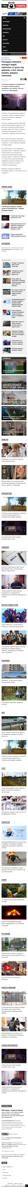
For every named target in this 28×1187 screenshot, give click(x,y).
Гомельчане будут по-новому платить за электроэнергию (14, 371)
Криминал (6, 32)
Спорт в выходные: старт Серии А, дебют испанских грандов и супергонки (13, 790)
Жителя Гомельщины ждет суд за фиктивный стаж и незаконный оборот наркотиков (13, 569)
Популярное (6, 358)
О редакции (5, 1172)
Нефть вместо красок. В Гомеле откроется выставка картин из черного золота (18, 324)
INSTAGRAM (19, 1185)
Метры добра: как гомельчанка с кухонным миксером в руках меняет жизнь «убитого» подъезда (18, 282)
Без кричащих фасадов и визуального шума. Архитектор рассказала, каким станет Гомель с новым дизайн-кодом (14, 401)
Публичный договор (7, 1156)
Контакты (5, 1178)
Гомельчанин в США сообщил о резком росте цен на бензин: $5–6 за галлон (13, 955)
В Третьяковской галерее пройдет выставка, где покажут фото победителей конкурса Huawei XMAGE (13, 1010)
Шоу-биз (5, 40)
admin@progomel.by (6, 1147)
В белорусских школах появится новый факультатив (17, 272)
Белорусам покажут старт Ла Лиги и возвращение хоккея (14, 813)
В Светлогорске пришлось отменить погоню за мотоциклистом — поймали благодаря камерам (13, 208)
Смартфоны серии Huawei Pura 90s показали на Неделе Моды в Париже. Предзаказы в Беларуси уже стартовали (13, 649)
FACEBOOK (7, 1185)
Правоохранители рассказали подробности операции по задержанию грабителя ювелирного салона (18, 226)
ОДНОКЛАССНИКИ (18, 1183)
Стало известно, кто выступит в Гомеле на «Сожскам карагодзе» (17, 342)
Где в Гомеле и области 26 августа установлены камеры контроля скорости (18, 292)
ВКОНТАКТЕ (10, 1183)
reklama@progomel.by (17, 1143)
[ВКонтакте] (21, 79)
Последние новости (6, 260)
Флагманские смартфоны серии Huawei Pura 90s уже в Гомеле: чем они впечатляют (13, 870)
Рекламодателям (7, 1175)
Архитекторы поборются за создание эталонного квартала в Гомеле (13, 417)
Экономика (6, 43)
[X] (25, 79)
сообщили (5, 90)
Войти (4, 1169)
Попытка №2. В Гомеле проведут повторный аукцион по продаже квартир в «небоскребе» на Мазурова (13, 385)
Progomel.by (5, 80)
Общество (5, 25)
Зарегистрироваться (8, 1166)
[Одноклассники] (23, 79)
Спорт (4, 47)
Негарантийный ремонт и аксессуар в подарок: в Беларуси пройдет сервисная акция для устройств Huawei (18, 303)
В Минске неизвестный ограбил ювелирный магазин (18, 235)
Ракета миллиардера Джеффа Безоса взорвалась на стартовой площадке (13, 923)
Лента (4, 18)
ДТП (4, 36)
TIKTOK (24, 1185)
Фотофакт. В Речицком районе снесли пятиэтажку (18, 264)
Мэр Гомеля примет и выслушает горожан (17, 349)
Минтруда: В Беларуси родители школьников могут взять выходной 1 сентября (18, 333)
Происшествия (7, 29)
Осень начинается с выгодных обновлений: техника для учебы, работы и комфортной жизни (18, 314)
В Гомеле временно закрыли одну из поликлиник (13, 432)
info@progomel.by (6, 1139)
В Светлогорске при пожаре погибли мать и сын (17, 216)
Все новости (5, 57)
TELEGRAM (13, 1185)
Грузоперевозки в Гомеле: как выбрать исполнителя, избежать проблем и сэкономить (13, 1035)
